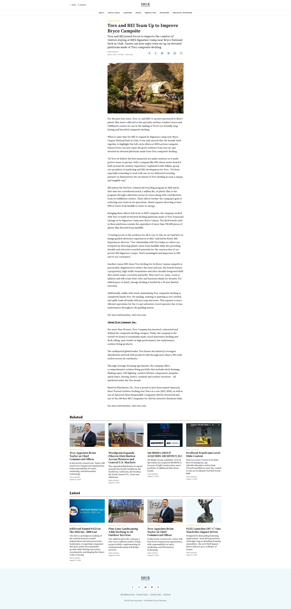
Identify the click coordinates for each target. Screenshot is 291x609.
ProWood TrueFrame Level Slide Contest (203, 454)
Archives (167, 594)
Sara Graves (113, 52)
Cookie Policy (156, 594)
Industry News (114, 21)
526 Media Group (127, 594)
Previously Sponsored (182, 13)
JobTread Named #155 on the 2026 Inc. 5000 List (85, 530)
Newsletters (150, 13)
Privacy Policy (142, 594)
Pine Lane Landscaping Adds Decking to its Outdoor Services (123, 532)
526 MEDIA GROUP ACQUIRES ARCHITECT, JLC (164, 454)
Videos (138, 13)
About (101, 13)
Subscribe (127, 13)
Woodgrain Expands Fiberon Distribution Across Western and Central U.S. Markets (121, 457)
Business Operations (78, 525)
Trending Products (194, 525)
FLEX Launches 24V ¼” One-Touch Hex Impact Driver (203, 530)
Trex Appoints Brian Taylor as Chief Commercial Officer (83, 456)
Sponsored (164, 13)
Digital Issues (114, 13)
